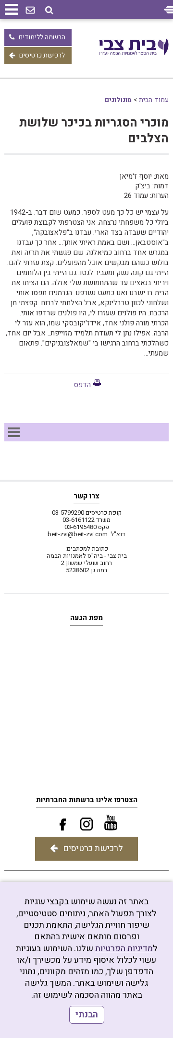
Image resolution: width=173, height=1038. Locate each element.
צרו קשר (86, 496)
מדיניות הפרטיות (124, 948)
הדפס (82, 385)
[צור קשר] (30, 10)
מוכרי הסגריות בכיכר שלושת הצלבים (94, 131)
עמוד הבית (154, 100)
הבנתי (86, 1014)
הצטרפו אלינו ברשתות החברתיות (86, 800)
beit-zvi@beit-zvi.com (78, 534)
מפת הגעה (86, 617)
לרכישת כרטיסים (42, 55)
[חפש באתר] (49, 10)
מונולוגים (118, 100)
